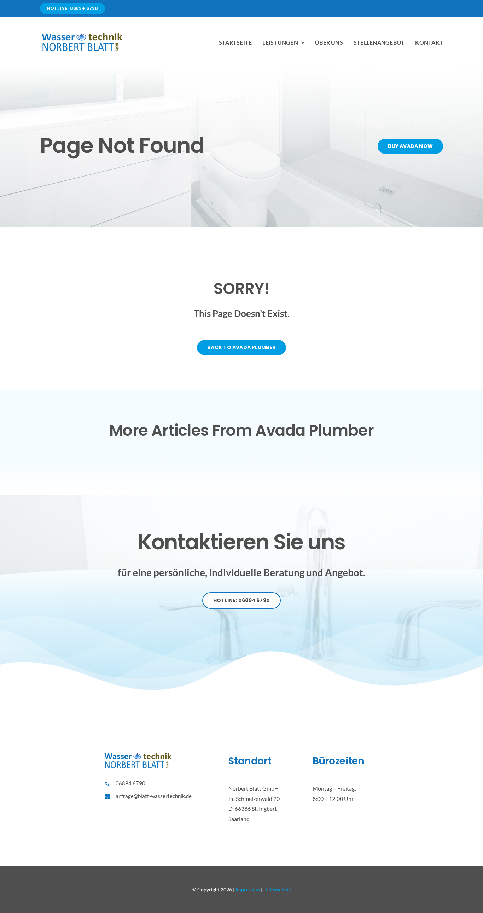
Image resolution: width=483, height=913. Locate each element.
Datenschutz (277, 889)
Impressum (247, 889)
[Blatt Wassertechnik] (82, 34)
